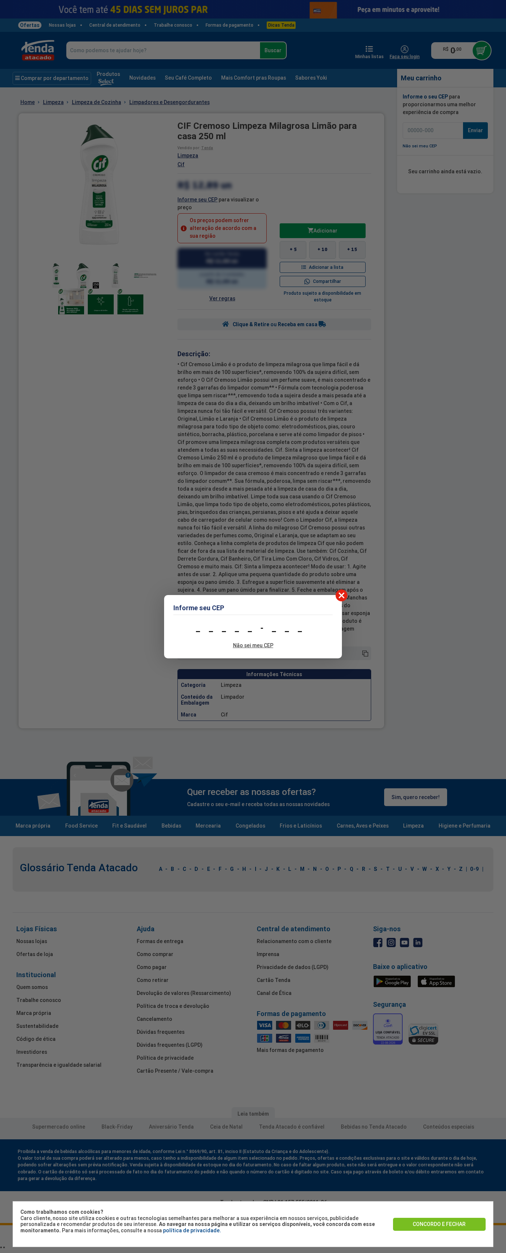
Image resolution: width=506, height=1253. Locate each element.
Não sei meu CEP (253, 645)
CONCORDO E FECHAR (439, 1224)
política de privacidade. (192, 1230)
